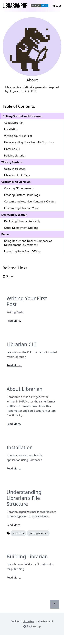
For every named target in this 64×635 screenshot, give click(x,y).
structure (18, 533)
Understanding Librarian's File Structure (29, 142)
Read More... (14, 321)
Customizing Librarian (16, 182)
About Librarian (13, 122)
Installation (11, 129)
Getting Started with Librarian (23, 116)
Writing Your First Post (18, 136)
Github (9, 276)
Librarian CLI (12, 149)
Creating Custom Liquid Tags (22, 195)
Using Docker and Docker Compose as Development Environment (28, 243)
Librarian (28, 621)
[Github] (57, 6)
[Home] (54, 6)
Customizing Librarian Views (21, 208)
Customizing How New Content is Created (30, 201)
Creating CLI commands (19, 188)
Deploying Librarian (14, 214)
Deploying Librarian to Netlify (22, 221)
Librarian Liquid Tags (17, 175)
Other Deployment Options (21, 228)
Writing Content (11, 162)
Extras (5, 234)
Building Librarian (15, 155)
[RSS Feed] (60, 6)
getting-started (38, 533)
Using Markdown (15, 168)
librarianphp (15, 5)
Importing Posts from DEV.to (22, 251)
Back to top (33, 626)
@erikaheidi (45, 621)
